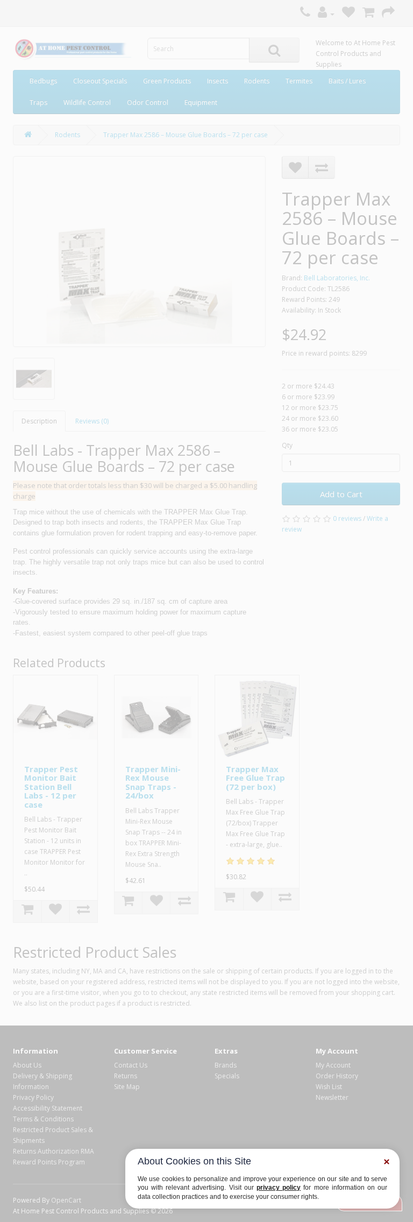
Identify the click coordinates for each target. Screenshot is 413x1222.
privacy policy (279, 1187)
